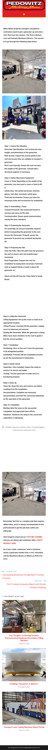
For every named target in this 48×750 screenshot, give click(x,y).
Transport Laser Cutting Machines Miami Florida (24, 727)
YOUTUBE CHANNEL (34, 537)
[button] (24, 14)
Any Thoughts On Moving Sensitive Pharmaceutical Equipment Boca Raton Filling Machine (24, 638)
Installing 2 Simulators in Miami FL (24, 684)
